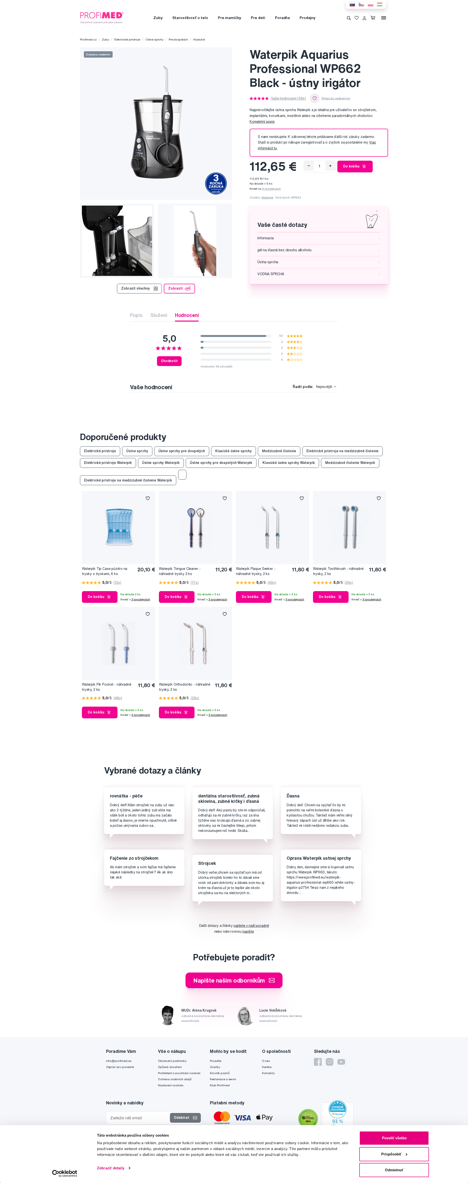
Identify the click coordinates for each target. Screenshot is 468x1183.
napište (248, 931)
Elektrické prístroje (127, 39)
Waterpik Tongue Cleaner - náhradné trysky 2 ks (180, 571)
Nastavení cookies (170, 1085)
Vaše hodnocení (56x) (288, 98)
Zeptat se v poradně (120, 1066)
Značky (215, 1066)
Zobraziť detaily (110, 1168)
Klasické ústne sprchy (233, 451)
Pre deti (258, 18)
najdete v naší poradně (251, 925)
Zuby (157, 18)
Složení (158, 315)
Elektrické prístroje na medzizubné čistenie (342, 451)
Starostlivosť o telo (190, 18)
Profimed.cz (88, 39)
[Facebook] (318, 1062)
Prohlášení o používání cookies (179, 1073)
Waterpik (267, 197)
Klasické (199, 39)
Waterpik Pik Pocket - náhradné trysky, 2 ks (106, 687)
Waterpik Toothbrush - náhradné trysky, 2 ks (338, 571)
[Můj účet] (364, 18)
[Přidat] (330, 166)
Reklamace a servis (223, 1079)
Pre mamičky (229, 18)
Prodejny (307, 18)
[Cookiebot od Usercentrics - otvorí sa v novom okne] (64, 1173)
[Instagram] (329, 1062)
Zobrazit (175, 288)
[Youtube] (341, 1062)
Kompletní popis (262, 121)
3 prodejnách (271, 188)
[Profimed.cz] (102, 17)
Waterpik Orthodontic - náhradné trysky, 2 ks (184, 687)
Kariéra (267, 1066)
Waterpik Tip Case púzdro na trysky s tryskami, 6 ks (104, 571)
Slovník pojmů (219, 1073)
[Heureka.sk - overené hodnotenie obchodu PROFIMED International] (337, 1119)
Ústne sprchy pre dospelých (181, 451)
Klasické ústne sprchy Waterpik (289, 462)
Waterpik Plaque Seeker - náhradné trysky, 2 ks (255, 571)
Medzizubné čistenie (279, 451)
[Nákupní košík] (373, 18)
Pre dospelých (178, 39)
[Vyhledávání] (349, 18)
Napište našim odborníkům (229, 980)
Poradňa (282, 18)
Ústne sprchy (154, 39)
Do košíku (351, 166)
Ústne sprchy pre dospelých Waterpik (221, 462)
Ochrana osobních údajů (175, 1079)
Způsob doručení (170, 1066)
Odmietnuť (394, 1170)
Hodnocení (187, 315)
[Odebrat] (309, 166)
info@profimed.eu (119, 1060)
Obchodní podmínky (172, 1060)
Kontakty (268, 1073)
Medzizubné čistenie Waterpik (350, 462)
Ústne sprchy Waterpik (161, 462)
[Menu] (383, 18)
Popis (136, 315)
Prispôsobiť (391, 1154)
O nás (266, 1060)
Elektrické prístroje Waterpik (108, 462)
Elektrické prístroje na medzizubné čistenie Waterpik (128, 480)
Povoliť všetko (394, 1138)
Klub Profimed (219, 1085)
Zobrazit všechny (135, 288)
